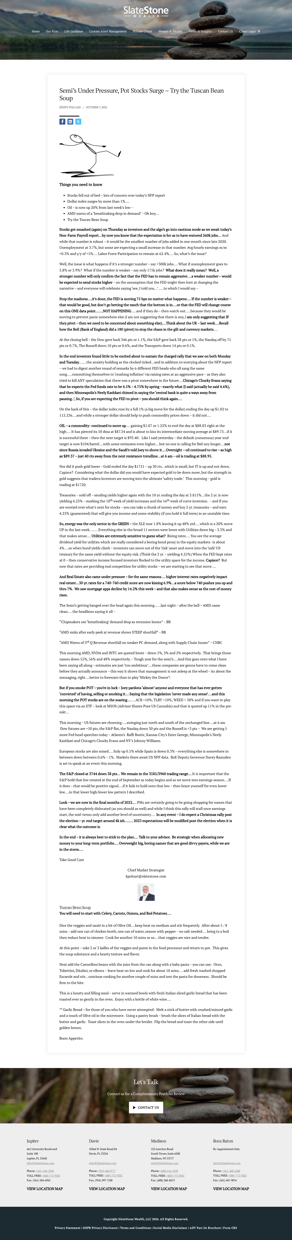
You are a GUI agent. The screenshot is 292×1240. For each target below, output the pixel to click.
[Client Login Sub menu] (260, 31)
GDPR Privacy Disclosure (100, 1228)
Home (36, 31)
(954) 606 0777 (106, 1171)
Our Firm (52, 31)
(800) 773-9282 (51, 1176)
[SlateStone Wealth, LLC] (146, 11)
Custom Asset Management (108, 31)
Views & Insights (200, 31)
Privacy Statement (67, 1228)
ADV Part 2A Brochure (205, 1228)
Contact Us (225, 31)
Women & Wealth (170, 31)
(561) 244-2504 (45, 1171)
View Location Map (45, 1188)
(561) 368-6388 (231, 1171)
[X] (78, 122)
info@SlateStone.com (40, 1163)
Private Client (142, 31)
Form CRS (230, 1228)
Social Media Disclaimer (170, 1228)
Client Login (247, 31)
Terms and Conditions (135, 1228)
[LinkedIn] (70, 122)
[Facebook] (62, 122)
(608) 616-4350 (169, 1171)
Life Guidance (73, 31)
